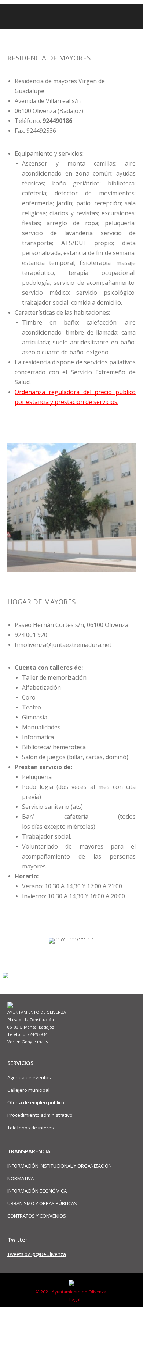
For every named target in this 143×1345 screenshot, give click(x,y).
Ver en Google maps (27, 1041)
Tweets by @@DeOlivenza (36, 1254)
